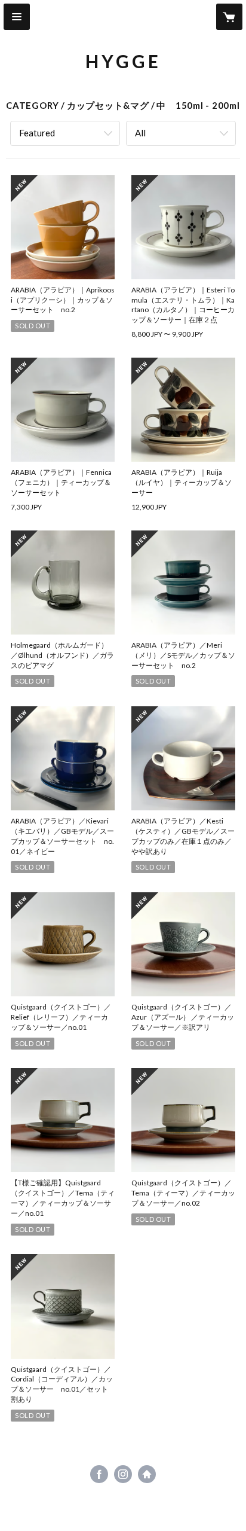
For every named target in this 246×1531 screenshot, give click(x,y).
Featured (37, 132)
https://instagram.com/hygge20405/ (123, 1474)
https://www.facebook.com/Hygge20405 (99, 1474)
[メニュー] (17, 17)
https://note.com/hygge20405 (147, 1474)
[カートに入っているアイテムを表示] (229, 17)
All (140, 132)
